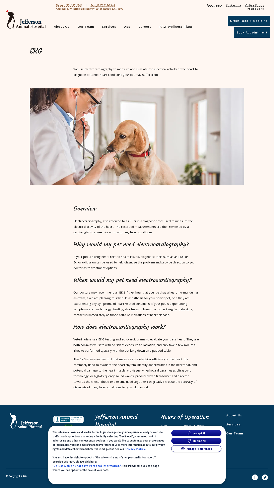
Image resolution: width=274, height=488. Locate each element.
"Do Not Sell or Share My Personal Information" (87, 466)
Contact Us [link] (233, 5)
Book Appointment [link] (252, 32)
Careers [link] (144, 26)
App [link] (127, 26)
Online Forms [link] (254, 5)
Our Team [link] (86, 26)
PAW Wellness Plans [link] (176, 26)
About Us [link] (62, 26)
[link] (26, 19)
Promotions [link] (256, 8)
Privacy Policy (135, 449)
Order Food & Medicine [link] (249, 21)
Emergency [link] (214, 5)
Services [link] (109, 26)
